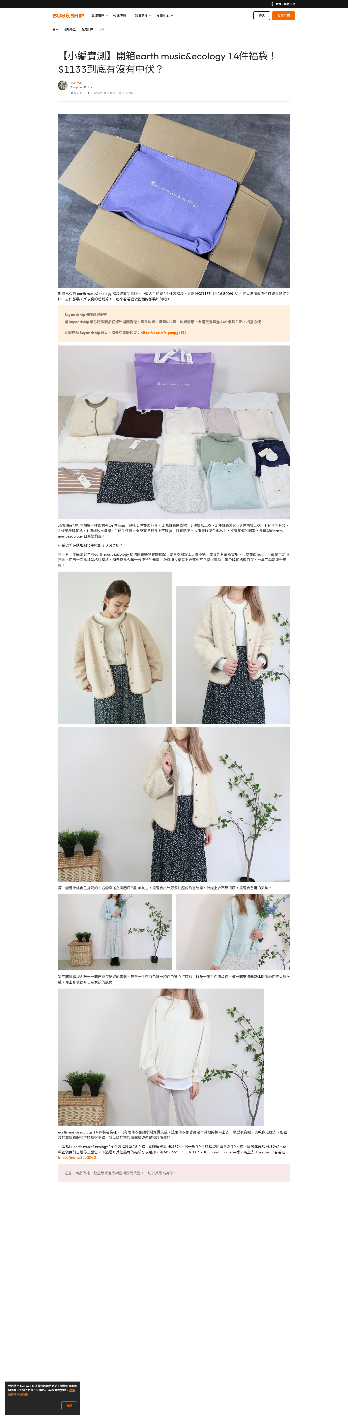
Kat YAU (77, 83)
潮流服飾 (87, 29)
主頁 (56, 29)
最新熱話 (70, 29)
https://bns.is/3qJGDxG (77, 1157)
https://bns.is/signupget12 (163, 332)
